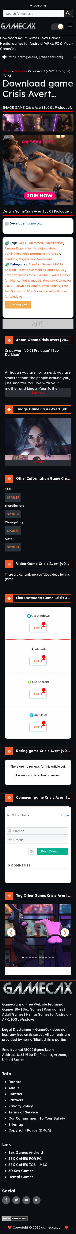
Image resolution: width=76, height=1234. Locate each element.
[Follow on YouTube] (26, 1200)
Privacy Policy (20, 1106)
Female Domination (19, 248)
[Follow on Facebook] (6, 1200)
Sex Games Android (25, 1152)
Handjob (40, 248)
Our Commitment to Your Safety (36, 1118)
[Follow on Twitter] (16, 1200)
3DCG (23, 243)
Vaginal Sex (27, 259)
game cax (34, 223)
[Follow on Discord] (37, 1200)
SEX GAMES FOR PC (24, 1159)
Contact (15, 1094)
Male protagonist (34, 254)
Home (7, 71)
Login (64, 815)
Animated (36, 243)
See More (38, 392)
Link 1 (38, 628)
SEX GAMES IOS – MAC (27, 1165)
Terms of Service (23, 1112)
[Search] (68, 13)
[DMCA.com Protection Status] (15, 1218)
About (13, 1088)
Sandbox (11, 259)
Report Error (20, 305)
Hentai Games (20, 1177)
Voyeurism (44, 259)
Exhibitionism (54, 243)
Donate (39, 5)
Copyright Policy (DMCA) (29, 1130)
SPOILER (13, 497)
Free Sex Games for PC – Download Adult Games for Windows (36, 291)
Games (19, 71)
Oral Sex (54, 254)
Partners (15, 1100)
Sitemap (15, 1124)
